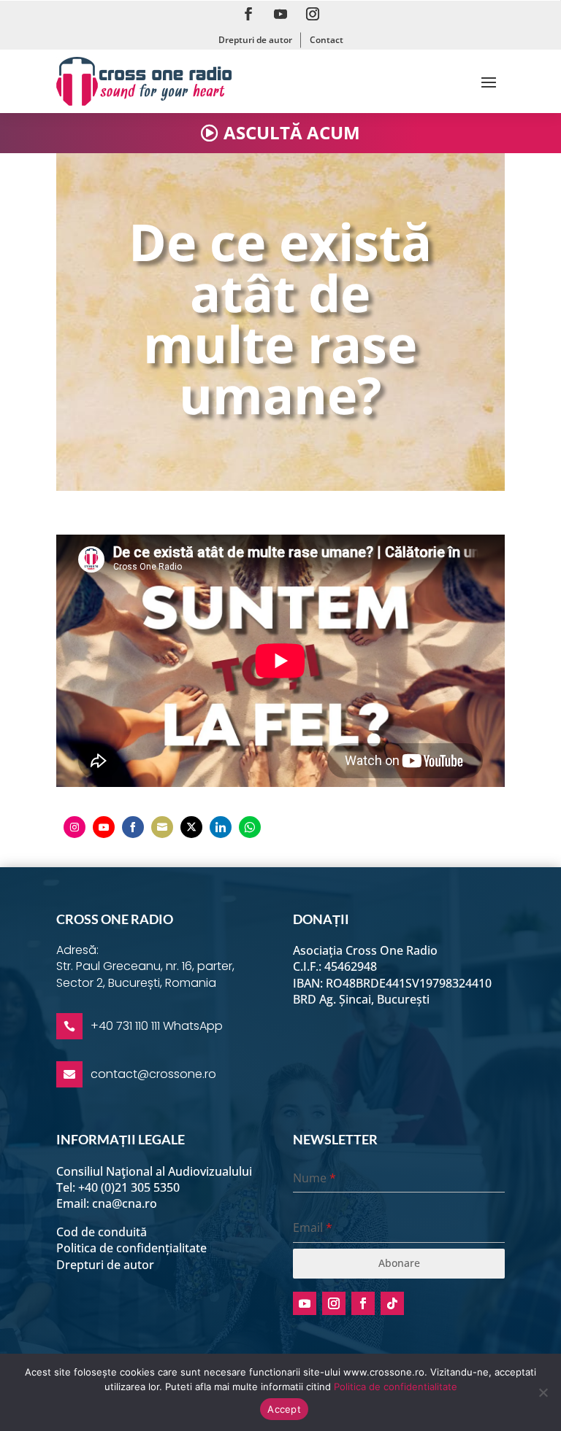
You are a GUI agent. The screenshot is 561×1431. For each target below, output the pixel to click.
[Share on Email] (162, 827)
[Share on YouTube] (104, 827)
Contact (326, 40)
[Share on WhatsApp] (250, 827)
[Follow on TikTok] (392, 1303)
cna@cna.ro (124, 1203)
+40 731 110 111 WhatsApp (157, 1025)
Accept (284, 1409)
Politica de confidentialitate (395, 1386)
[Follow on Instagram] (312, 14)
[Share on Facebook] (133, 827)
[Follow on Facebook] (248, 14)
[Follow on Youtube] (280, 14)
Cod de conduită (101, 1232)
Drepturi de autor (255, 40)
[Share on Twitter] (191, 827)
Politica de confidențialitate (131, 1248)
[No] (542, 1392)
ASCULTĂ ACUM (292, 132)
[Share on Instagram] (74, 827)
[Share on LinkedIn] (221, 827)
